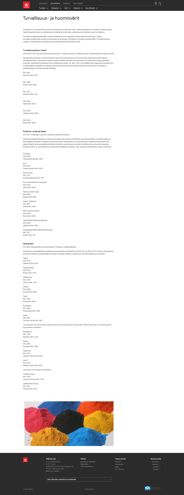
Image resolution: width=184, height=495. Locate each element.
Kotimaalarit (43, 3)
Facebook (155, 462)
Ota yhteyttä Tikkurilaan (88, 462)
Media (117, 467)
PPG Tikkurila (119, 469)
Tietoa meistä (77, 3)
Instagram (155, 464)
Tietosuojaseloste (86, 466)
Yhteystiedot (119, 464)
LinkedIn (155, 467)
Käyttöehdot (84, 464)
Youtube (155, 469)
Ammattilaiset (55, 3)
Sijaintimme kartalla (52, 471)
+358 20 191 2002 (58, 469)
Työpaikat (118, 462)
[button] (156, 3)
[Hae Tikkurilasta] (160, 3)
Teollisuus (66, 3)
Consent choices (89, 489)
